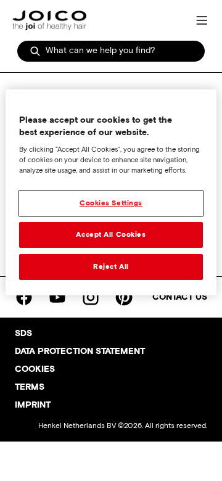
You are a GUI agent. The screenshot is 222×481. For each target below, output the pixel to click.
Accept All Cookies (111, 234)
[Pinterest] (124, 297)
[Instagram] (90, 297)
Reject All (111, 266)
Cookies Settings (111, 203)
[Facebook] (24, 297)
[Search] (35, 51)
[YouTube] (57, 297)
